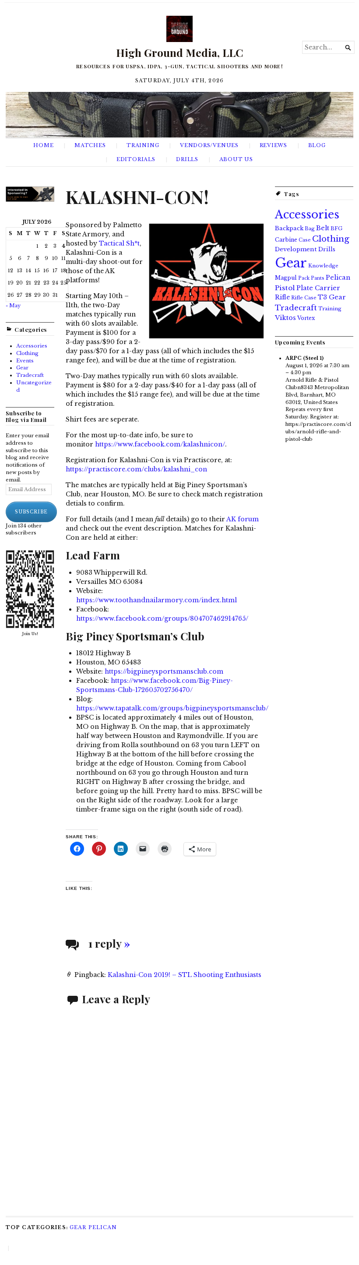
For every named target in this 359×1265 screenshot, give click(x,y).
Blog (317, 145)
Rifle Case (304, 298)
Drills (187, 159)
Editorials (135, 159)
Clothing (27, 353)
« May (13, 305)
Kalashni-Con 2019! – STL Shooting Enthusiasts (184, 975)
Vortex (306, 318)
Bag (310, 228)
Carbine (286, 239)
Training (143, 145)
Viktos (285, 318)
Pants (317, 278)
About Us (236, 159)
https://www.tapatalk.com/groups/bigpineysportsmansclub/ (172, 708)
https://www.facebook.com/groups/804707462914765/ (162, 618)
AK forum (242, 519)
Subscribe (31, 512)
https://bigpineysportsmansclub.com (164, 671)
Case (305, 240)
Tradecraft (30, 375)
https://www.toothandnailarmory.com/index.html (156, 600)
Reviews (274, 145)
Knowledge (323, 266)
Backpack (289, 228)
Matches (90, 145)
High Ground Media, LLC (179, 52)
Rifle (282, 297)
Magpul (286, 277)
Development (296, 249)
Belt (322, 228)
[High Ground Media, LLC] (179, 114)
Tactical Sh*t (119, 243)
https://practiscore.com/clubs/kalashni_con (136, 469)
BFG (336, 228)
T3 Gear (332, 297)
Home (43, 145)
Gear (22, 368)
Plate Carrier (318, 288)
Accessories (31, 346)
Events (25, 361)
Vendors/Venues (209, 145)
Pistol (285, 288)
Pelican (338, 277)
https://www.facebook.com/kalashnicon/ (160, 444)
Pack (304, 278)
